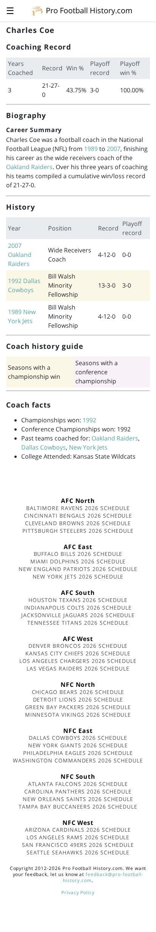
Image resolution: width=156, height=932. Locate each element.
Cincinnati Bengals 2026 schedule (78, 515)
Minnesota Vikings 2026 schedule (78, 714)
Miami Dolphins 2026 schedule (78, 561)
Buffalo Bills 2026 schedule (78, 553)
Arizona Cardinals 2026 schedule (78, 829)
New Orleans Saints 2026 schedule (78, 799)
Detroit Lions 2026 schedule (78, 699)
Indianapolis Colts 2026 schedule (78, 607)
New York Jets (88, 447)
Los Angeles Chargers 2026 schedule (78, 660)
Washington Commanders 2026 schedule (78, 760)
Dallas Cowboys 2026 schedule (78, 737)
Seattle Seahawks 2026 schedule (78, 852)
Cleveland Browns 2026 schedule (78, 523)
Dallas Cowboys (43, 447)
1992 (15, 281)
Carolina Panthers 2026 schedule (78, 791)
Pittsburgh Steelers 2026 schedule (78, 530)
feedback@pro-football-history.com (103, 877)
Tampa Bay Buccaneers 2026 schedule (78, 806)
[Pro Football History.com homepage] (37, 10)
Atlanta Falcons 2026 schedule (78, 783)
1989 (91, 149)
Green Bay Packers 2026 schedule (78, 707)
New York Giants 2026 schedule (78, 745)
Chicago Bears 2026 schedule (78, 691)
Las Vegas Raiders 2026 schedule (78, 668)
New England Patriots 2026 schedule (78, 569)
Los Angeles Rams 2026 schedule (78, 837)
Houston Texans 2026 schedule (78, 600)
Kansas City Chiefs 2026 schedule (78, 653)
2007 (113, 149)
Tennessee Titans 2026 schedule (78, 622)
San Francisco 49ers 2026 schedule (78, 844)
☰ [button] (10, 10)
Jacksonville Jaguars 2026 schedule (78, 615)
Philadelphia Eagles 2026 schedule (78, 752)
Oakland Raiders (29, 167)
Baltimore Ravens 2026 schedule (78, 508)
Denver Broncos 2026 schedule (78, 645)
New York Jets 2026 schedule (78, 576)
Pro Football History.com (89, 10)
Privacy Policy (78, 892)
